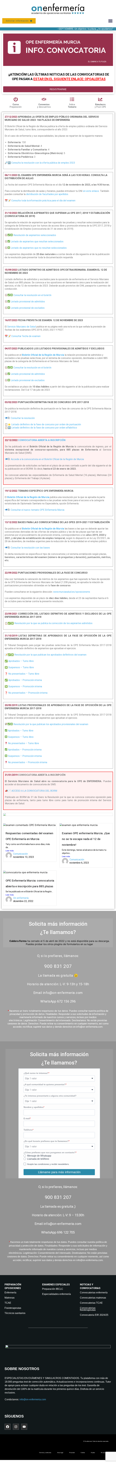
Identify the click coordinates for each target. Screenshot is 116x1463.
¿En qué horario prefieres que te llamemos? (46, 1141)
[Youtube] (24, 1427)
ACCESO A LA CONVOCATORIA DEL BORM (31, 790)
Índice (72, 105)
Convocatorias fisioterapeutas (88, 1309)
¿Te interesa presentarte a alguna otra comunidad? (50, 1096)
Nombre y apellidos (34, 1107)
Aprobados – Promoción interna (25, 680)
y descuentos (44, 105)
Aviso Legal (60, 1452)
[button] (110, 21)
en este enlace (91, 191)
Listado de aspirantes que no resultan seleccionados (39, 247)
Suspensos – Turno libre (21, 667)
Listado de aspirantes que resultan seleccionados (37, 241)
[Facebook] (8, 1427)
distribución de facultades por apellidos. (47, 194)
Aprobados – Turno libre (21, 661)
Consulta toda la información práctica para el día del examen (43, 200)
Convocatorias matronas (93, 1297)
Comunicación (20, 853)
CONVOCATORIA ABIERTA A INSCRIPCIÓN (41, 440)
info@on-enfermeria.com (32, 1399)
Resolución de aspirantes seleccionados (34, 235)
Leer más (10, 850)
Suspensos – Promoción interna (25, 686)
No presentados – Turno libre (23, 673)
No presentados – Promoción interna (27, 692)
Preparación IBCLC (52, 1289)
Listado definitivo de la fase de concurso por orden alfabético (44, 427)
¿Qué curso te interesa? (36, 1073)
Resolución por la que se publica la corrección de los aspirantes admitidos (53, 623)
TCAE (8, 1303)
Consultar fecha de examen (25, 336)
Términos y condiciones (45, 1452)
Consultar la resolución (23, 418)
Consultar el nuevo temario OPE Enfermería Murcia (37, 509)
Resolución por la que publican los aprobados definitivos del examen (50, 654)
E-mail (27, 1118)
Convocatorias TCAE (91, 1303)
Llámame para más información (59, 1172)
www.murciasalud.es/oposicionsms (71, 591)
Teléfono (28, 1130)
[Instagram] (16, 1427)
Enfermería (10, 1292)
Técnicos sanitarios (15, 1313)
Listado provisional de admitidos (28, 301)
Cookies (83, 1452)
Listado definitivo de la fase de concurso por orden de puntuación (46, 424)
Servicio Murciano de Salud (21, 326)
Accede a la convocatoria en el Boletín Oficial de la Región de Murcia (47, 459)
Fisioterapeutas (13, 1308)
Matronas (9, 1297)
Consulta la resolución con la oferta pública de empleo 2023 (43, 162)
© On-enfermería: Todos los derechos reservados (95, 1441)
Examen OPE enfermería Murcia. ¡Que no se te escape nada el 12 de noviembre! (86, 839)
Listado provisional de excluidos (28, 307)
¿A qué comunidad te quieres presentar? (45, 1084)
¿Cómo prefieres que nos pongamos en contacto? (50, 1152)
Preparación (16, 105)
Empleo (93, 1452)
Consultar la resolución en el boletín (32, 295)
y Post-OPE (100, 105)
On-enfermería (21, 898)
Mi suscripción (104, 1452)
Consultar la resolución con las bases (30, 547)
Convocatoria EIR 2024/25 (94, 1315)
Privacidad (72, 1452)
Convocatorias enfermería (94, 1292)
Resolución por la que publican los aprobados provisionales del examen (50, 724)
